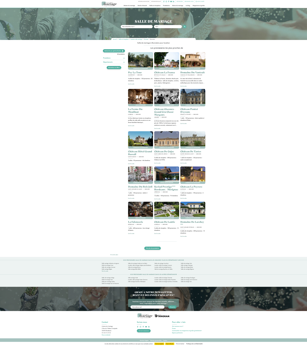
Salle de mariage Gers (107, 279)
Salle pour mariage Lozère (108, 281)
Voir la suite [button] (105, 271)
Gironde (146, 39)
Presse (174, 328)
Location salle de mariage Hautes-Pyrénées (165, 279)
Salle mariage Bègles (107, 269)
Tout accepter (159, 344)
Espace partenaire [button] (177, 333)
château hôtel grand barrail (140, 152)
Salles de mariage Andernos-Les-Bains (137, 263)
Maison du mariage (129, 5)
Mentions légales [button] (144, 340)
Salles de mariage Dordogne (188, 277)
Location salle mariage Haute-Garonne (137, 279)
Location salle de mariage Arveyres (163, 265)
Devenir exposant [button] (156, 1)
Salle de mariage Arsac (107, 265)
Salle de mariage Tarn (186, 281)
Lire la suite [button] (131, 84)
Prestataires (166, 5)
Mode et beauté (142, 5)
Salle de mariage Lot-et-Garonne (189, 279)
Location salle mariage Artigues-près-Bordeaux (139, 265)
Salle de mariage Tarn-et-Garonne (110, 283)
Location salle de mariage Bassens (162, 267)
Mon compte (200, 1)
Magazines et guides (199, 5)
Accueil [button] (115, 39)
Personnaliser (180, 344)
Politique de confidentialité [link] (194, 344)
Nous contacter (106, 335)
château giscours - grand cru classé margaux (164, 112)
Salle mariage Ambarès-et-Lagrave (110, 263)
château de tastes (190, 151)
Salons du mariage (177, 5)
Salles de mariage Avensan (108, 267)
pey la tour (135, 72)
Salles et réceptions (154, 5)
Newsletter (180, 1)
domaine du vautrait (192, 72)
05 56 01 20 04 (106, 333)
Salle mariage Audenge (187, 265)
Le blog (188, 5)
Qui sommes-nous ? (177, 326)
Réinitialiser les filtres (114, 67)
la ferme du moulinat (135, 110)
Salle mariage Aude (133, 277)
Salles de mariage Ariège (108, 277)
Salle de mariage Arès (186, 263)
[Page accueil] (109, 4)
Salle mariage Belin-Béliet (134, 269)
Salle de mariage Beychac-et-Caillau (163, 269)
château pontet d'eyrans (189, 110)
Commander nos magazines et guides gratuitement (186, 330)
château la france (164, 72)
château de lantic (164, 221)
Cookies (165, 340)
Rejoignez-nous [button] (189, 1)
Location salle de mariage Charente (163, 277)
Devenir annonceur (144, 331)
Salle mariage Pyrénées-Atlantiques (137, 281)
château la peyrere (191, 186)
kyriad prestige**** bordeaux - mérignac (166, 188)
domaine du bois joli (140, 186)
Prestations (106, 58)
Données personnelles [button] (155, 340)
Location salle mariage (136, 39)
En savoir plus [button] (114, 254)
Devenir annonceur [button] (143, 1)
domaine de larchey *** (192, 223)
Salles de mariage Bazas (187, 267)
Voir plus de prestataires (152, 248)
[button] (164, 1)
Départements (108, 62)
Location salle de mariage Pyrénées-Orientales (166, 281)
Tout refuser (169, 344)
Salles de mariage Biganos (187, 269)
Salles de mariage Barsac (134, 267)
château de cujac (164, 151)
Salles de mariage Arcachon (161, 263)
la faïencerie (135, 221)
